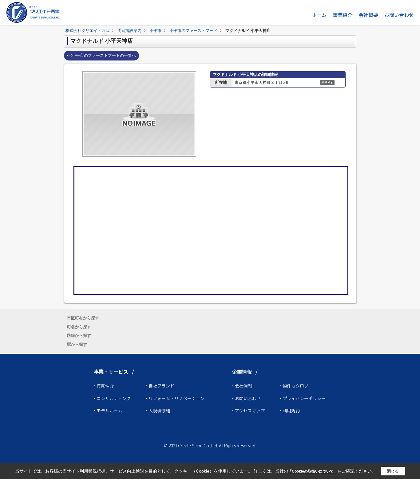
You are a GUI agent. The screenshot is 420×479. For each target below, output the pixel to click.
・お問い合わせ (246, 398)
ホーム (319, 14)
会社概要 (368, 14)
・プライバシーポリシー (302, 398)
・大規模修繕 (157, 410)
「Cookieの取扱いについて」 (312, 471)
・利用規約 (289, 410)
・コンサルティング (111, 398)
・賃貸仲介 (103, 386)
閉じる (393, 471)
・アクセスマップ (248, 410)
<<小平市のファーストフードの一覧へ (101, 55)
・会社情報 (241, 386)
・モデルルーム (107, 410)
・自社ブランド (159, 386)
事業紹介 (342, 14)
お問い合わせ (399, 14)
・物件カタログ (293, 386)
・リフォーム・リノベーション (174, 398)
